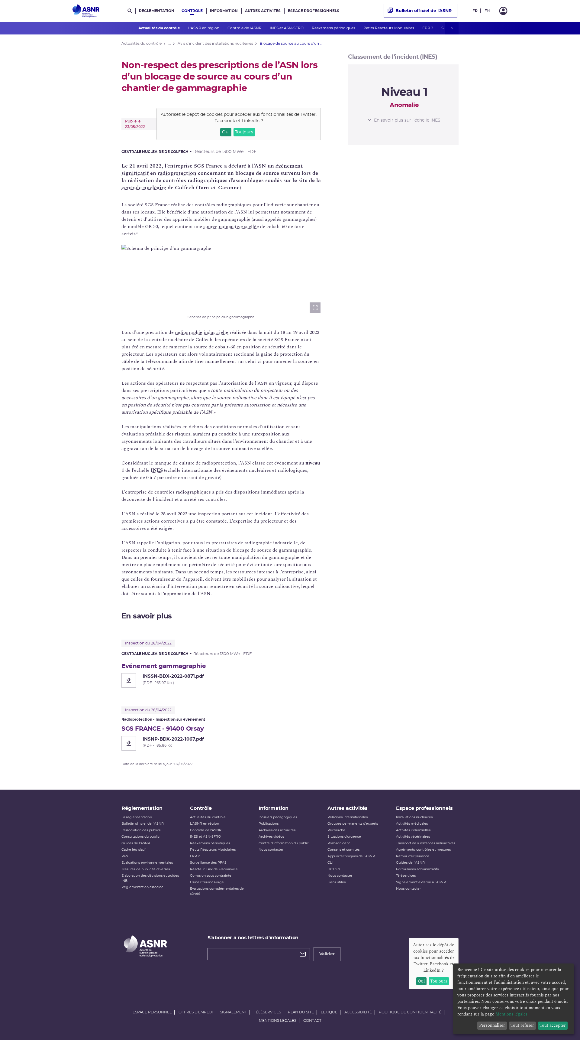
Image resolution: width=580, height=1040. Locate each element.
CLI (330, 862)
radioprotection (177, 173)
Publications (269, 823)
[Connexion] (503, 11)
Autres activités (263, 11)
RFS (124, 856)
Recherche (336, 830)
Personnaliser (492, 1025)
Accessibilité (358, 1012)
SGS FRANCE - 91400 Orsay (162, 729)
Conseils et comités (343, 849)
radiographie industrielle (201, 332)
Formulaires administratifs (417, 869)
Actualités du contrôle (159, 28)
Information (224, 11)
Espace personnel (152, 1012)
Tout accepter (553, 1025)
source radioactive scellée (231, 226)
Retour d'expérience (412, 856)
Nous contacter (271, 849)
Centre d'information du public (284, 843)
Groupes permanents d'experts (352, 823)
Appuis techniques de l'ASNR (351, 856)
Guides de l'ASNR (135, 843)
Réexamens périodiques (334, 28)
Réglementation (156, 11)
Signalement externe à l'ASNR (421, 882)
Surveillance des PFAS (208, 862)
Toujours (244, 132)
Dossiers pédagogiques (278, 817)
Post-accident (338, 843)
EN (487, 11)
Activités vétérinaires (413, 836)
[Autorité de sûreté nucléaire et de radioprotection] (85, 11)
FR (475, 11)
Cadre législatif (133, 849)
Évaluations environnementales (147, 862)
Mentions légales (277, 1020)
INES (157, 470)
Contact (312, 1020)
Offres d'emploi (196, 1012)
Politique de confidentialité (410, 1012)
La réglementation (136, 817)
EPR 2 (428, 28)
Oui (226, 132)
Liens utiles (336, 882)
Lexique (329, 1012)
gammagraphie (234, 219)
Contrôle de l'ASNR (245, 28)
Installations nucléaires (414, 817)
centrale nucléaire (143, 188)
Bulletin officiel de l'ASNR (423, 11)
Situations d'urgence (344, 836)
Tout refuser (522, 1025)
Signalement (233, 1012)
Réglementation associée (142, 887)
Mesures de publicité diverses (145, 869)
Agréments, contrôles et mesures (423, 849)
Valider (327, 954)
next (452, 28)
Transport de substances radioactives (425, 843)
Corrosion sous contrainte (210, 875)
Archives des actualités (277, 830)
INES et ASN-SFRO (287, 28)
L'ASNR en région (204, 28)
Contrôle (192, 11)
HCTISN (333, 869)
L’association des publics (140, 830)
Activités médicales (412, 823)
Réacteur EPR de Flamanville (214, 869)
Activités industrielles (413, 830)
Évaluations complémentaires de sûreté (217, 891)
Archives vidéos (271, 836)
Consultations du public (140, 836)
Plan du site (301, 1012)
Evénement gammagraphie (163, 666)
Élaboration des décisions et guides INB (150, 878)
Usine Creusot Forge (207, 882)
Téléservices (406, 875)
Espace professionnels (313, 11)
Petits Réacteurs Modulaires (389, 28)
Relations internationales (347, 817)
